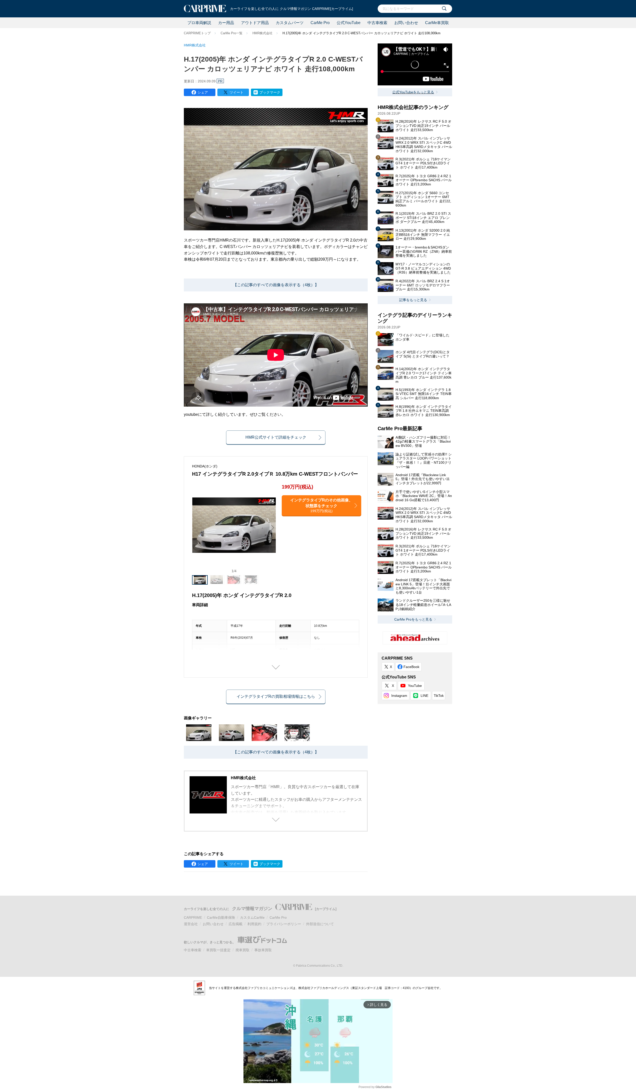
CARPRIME (193, 917)
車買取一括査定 (218, 950)
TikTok (439, 696)
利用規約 (254, 924)
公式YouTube (348, 23)
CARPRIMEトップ (197, 33)
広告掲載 (235, 924)
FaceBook (411, 667)
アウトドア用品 (255, 23)
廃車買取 (242, 950)
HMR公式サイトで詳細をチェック (275, 437)
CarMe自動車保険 (221, 917)
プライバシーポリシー (283, 924)
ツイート (236, 92)
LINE (424, 696)
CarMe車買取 (437, 23)
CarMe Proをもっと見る (413, 619)
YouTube (415, 686)
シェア (203, 92)
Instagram (399, 696)
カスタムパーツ (290, 23)
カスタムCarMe (252, 917)
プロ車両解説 (199, 23)
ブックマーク (269, 92)
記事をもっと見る (413, 300)
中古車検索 (377, 23)
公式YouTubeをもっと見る (413, 92)
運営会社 (191, 924)
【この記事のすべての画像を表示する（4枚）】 (276, 285)
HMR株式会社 (262, 33)
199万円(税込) (321, 505)
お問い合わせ (406, 23)
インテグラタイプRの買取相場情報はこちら (276, 696)
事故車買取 (263, 950)
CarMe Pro (320, 23)
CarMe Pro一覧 (231, 33)
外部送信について (320, 924)
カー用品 (226, 23)
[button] (272, 527)
